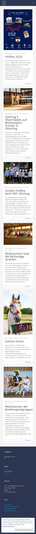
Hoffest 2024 (13, 57)
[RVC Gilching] (3, 2)
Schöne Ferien (14, 341)
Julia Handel (11, 53)
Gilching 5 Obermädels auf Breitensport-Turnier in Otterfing (16, 122)
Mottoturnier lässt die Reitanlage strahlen (17, 256)
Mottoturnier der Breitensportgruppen (19, 407)
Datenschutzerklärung (11, 506)
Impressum (8, 504)
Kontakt (6, 473)
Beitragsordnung (9, 511)
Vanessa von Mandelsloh (15, 248)
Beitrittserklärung (10, 508)
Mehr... (29, 84)
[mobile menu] (33, 3)
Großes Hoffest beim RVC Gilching (17, 192)
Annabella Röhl (12, 114)
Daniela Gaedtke (12, 187)
